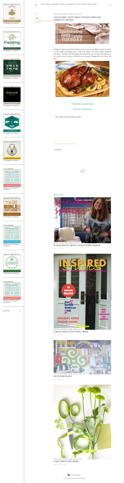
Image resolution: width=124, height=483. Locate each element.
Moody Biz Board (63, 376)
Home (43, 4)
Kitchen (62, 4)
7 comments (61, 248)
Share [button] (36, 14)
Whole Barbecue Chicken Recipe (82, 104)
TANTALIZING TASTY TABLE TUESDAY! (66, 143)
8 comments (61, 334)
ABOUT (48, 4)
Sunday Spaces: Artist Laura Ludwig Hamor (77, 245)
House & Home (86, 4)
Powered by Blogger (75, 475)
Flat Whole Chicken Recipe (82, 109)
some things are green (66, 461)
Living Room (70, 4)
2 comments (61, 379)
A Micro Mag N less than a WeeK (71, 331)
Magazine (54, 4)
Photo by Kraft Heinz (82, 98)
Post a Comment (62, 464)
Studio (78, 4)
